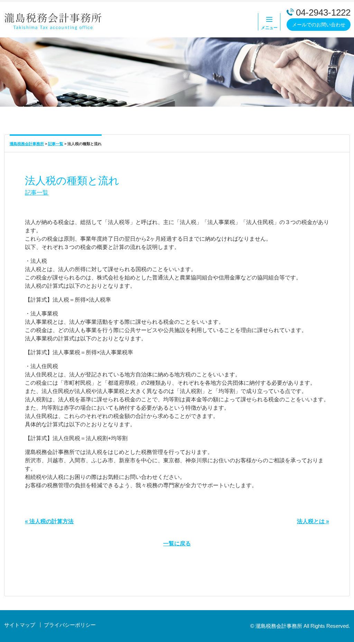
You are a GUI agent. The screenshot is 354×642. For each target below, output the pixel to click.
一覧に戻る (177, 543)
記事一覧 (36, 192)
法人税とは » (313, 521)
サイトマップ (19, 625)
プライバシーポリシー (70, 625)
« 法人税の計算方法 (49, 521)
